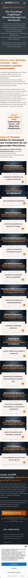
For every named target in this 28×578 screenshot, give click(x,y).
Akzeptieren (14, 564)
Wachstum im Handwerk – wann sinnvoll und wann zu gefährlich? (14, 407)
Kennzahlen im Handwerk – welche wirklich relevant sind (13, 379)
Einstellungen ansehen (14, 572)
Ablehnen (14, 568)
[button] (26, 546)
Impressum (22, 575)
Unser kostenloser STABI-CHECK (13, 544)
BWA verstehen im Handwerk (14, 201)
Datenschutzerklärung (12, 575)
